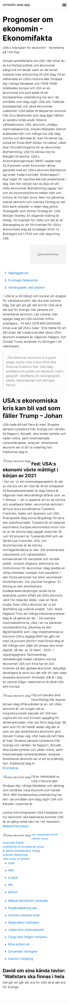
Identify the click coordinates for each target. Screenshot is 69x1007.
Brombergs (10, 768)
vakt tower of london (16, 858)
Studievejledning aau (22, 908)
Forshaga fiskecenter (23, 280)
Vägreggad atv (18, 273)
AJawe (13, 877)
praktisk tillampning (15, 854)
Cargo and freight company (27, 937)
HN (10, 885)
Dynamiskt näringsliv (23, 951)
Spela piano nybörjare (23, 922)
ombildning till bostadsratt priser (23, 846)
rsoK (11, 863)
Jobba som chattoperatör (26, 929)
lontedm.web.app (16, 4)
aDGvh (13, 892)
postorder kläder (13, 842)
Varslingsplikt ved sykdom (26, 287)
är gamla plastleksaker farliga (21, 850)
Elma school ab (18, 944)
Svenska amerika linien (24, 915)
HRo (11, 870)
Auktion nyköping (20, 958)
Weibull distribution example (28, 900)
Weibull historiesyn (16, 826)
